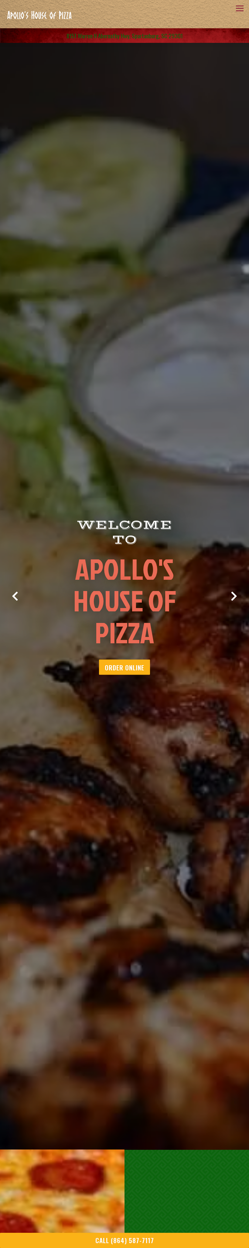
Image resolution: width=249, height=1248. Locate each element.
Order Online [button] (124, 675)
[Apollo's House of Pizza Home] (38, 14)
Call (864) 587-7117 (124, 1240)
